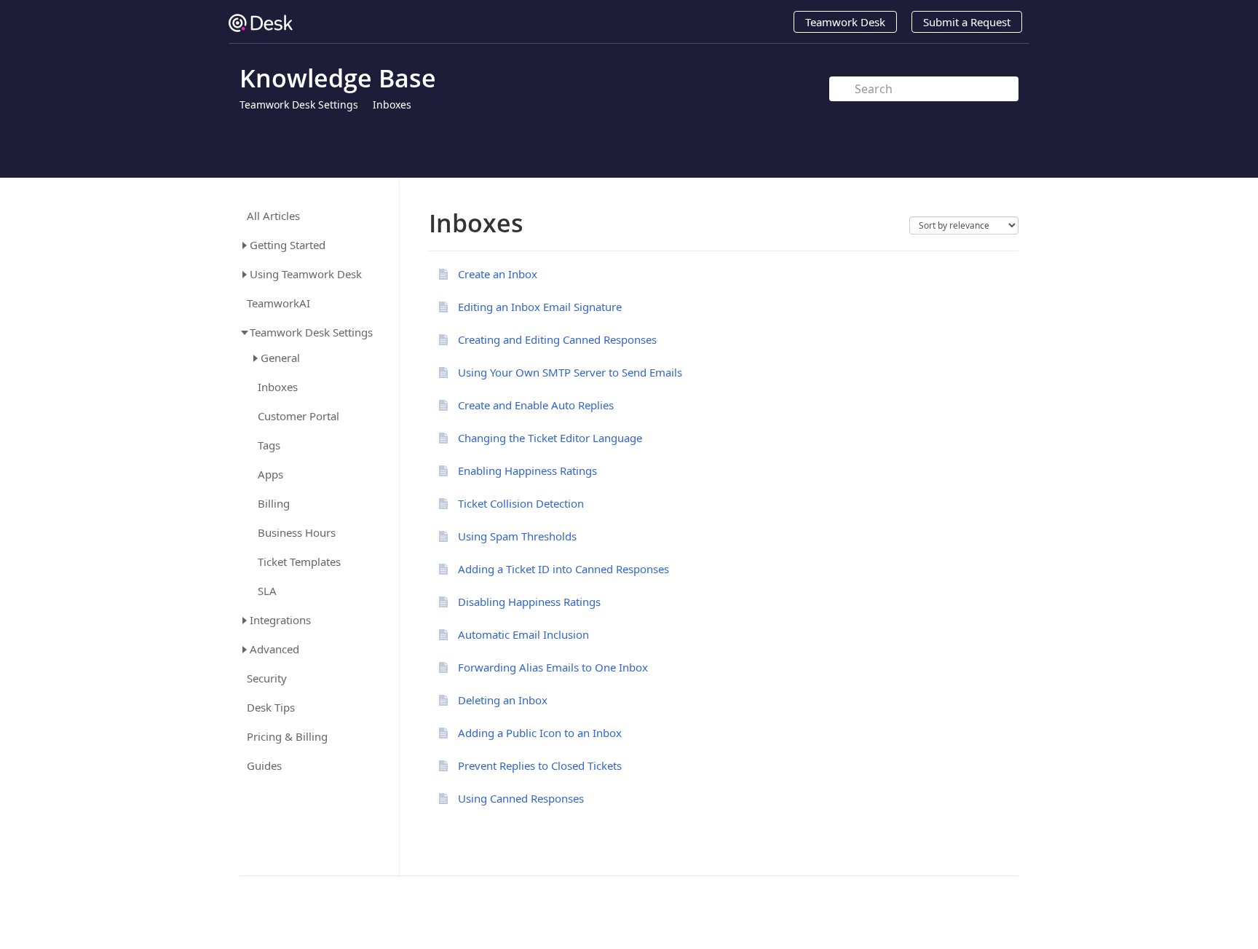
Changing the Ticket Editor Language (550, 437)
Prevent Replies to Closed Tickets (540, 765)
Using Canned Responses (521, 798)
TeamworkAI (278, 303)
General (280, 357)
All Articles (273, 215)
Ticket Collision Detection (521, 503)
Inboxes (392, 104)
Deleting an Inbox (502, 700)
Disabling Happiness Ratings (529, 601)
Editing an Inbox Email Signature (540, 306)
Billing (274, 503)
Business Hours (297, 532)
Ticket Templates (299, 561)
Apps (270, 474)
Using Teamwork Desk (306, 274)
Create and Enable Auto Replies (536, 405)
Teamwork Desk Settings (299, 104)
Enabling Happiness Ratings (527, 470)
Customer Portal (298, 416)
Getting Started (287, 244)
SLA (267, 591)
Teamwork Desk (845, 22)
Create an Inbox (497, 274)
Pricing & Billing (287, 736)
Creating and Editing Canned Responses (557, 339)
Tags (269, 445)
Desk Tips (271, 707)
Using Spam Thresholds (517, 536)
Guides (264, 765)
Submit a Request (966, 22)
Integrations (280, 620)
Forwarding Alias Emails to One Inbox (553, 667)
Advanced (274, 649)
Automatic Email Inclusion (523, 634)
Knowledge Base (338, 78)
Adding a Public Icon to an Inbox (540, 732)
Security (267, 678)
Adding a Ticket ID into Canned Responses (563, 569)
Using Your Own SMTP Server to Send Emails (570, 372)
